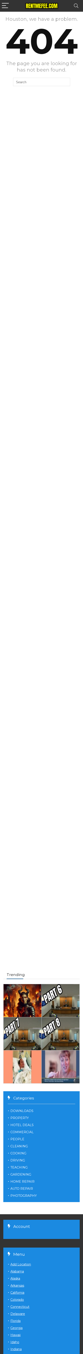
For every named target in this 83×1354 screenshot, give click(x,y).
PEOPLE (17, 1139)
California (17, 1293)
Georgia (16, 1328)
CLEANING (19, 1146)
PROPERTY (19, 1118)
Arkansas (17, 1286)
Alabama (17, 1271)
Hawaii (15, 1335)
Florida (15, 1321)
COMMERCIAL (22, 1132)
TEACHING (19, 1167)
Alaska (15, 1278)
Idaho (14, 1342)
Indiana (16, 1349)
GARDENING (20, 1174)
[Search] (76, 6)
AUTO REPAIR (21, 1189)
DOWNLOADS (21, 1111)
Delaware (17, 1314)
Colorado (17, 1300)
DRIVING (17, 1160)
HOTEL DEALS (22, 1125)
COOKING (18, 1153)
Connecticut (19, 1307)
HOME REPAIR (22, 1182)
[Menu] (5, 6)
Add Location (20, 1264)
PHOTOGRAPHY (23, 1196)
